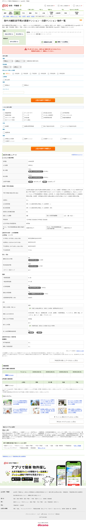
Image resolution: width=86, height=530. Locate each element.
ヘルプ (38, 514)
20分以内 (62, 73)
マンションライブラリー (26, 508)
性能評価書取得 (67, 117)
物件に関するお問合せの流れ (55, 492)
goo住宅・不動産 (5, 492)
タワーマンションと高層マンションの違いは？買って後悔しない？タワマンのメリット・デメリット (47, 402)
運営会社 (58, 514)
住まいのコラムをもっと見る (67, 421)
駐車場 (44, 498)
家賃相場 (50, 498)
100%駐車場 (66, 113)
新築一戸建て (33, 502)
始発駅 (7, 126)
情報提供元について (7, 456)
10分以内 (43, 73)
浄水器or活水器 (48, 113)
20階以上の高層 (9, 138)
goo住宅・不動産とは (18, 492)
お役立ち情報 (4, 508)
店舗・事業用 (20, 498)
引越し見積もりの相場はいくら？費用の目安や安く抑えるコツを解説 (75, 410)
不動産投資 (50, 502)
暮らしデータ (41, 448)
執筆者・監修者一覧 (66, 508)
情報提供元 (65, 492)
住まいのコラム (57, 508)
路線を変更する (9, 34)
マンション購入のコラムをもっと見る (67, 417)
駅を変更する (19, 34)
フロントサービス (67, 115)
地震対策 (7, 132)
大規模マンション (48, 138)
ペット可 (26, 115)
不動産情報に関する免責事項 (19, 456)
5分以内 (26, 73)
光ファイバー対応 (10, 120)
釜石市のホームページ (77, 154)
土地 (45, 502)
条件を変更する (14, 41)
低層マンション (28, 138)
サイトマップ (51, 514)
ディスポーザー (28, 113)
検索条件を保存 (48, 42)
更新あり (26, 85)
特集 (14, 508)
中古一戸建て (40, 502)
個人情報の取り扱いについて (20, 495)
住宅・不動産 (77, 445)
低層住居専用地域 (29, 126)
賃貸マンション (38, 498)
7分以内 (34, 73)
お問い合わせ (44, 514)
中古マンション (25, 502)
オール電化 (27, 120)
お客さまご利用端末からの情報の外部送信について (36, 492)
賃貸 (14, 498)
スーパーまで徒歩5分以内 (69, 126)
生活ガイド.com (80, 350)
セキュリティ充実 (10, 117)
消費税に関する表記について (34, 495)
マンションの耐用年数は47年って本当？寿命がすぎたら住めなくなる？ (20, 410)
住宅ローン (56, 502)
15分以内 (52, 73)
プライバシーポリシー (31, 514)
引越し (18, 508)
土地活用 (22, 505)
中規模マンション (67, 138)
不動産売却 (15, 505)
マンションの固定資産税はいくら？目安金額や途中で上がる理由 (20, 402)
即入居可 (7, 79)
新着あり (7, 85)
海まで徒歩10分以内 (49, 126)
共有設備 (26, 117)
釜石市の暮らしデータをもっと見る (67, 360)
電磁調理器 (8, 113)
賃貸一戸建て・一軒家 (29, 498)
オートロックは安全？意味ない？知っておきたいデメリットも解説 (75, 402)
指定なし (8, 73)
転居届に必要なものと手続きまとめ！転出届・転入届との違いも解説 (47, 410)
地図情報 (74, 508)
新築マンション (16, 502)
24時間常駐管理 (48, 117)
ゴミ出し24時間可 (48, 115)
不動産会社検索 (36, 508)
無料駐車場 (8, 115)
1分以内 (17, 73)
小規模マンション (10, 141)
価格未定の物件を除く (33, 61)
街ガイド (51, 508)
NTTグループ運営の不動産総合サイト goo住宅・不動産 (15, 1)
